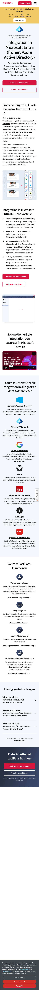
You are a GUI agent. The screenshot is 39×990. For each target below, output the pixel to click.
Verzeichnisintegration (11, 121)
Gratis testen (25, 3)
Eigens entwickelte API (19, 537)
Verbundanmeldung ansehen (18, 598)
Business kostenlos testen (19, 83)
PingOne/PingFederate (19, 495)
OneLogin (19, 516)
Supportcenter (19, 741)
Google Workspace (19, 450)
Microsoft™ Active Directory (19, 406)
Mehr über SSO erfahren (18, 623)
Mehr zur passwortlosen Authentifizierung (18, 646)
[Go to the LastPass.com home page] (7, 3)
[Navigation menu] (35, 3)
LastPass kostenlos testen (19, 766)
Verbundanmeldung (14, 241)
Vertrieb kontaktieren (19, 90)
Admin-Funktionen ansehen (18, 673)
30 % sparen (19, 20)
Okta (19, 474)
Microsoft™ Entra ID (19, 427)
